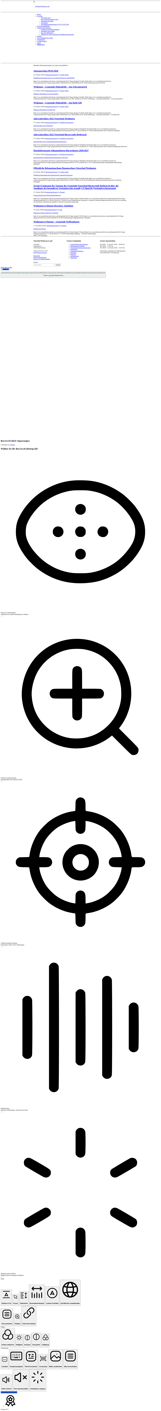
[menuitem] (82, 14)
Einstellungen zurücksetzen (8, 1392)
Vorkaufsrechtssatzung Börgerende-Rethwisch (47, 195)
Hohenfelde (73, 249)
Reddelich (73, 253)
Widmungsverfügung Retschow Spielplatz (53, 206)
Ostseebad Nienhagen (76, 251)
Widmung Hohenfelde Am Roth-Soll (44, 110)
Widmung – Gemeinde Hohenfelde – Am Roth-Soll (57, 103)
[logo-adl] (41, 6)
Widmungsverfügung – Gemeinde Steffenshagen (56, 222)
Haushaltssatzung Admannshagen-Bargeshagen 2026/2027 (61, 150)
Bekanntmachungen (51, 75)
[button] (6, 1297)
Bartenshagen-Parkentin (77, 246)
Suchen (35, 262)
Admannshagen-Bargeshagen (79, 244)
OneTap (12, 445)
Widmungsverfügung (39, 229)
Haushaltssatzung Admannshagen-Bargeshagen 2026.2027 (50, 157)
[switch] (1, 616)
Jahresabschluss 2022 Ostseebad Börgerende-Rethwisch (60, 134)
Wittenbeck (73, 258)
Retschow (73, 254)
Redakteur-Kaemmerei (67, 122)
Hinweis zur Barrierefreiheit (41, 259)
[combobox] (53, 275)
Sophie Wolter (64, 75)
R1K (60, 210)
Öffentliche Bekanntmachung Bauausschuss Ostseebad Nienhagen (64, 168)
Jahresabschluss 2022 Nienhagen (43, 126)
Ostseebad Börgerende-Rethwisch (80, 248)
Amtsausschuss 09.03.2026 (45, 71)
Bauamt (62, 192)
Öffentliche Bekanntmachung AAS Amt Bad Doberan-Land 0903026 (53, 78)
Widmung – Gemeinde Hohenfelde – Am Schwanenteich (60, 87)
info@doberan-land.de (40, 252)
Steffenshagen (74, 256)
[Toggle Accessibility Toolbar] (5, 269)
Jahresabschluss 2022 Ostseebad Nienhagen (54, 118)
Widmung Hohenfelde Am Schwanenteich (45, 94)
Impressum (36, 256)
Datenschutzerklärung (39, 257)
